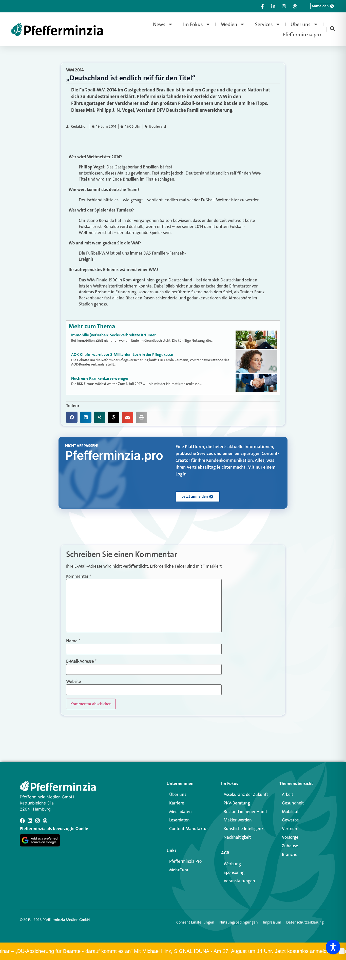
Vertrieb (289, 828)
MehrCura (178, 870)
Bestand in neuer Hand (245, 811)
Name (73, 641)
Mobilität (290, 811)
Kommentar (78, 576)
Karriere (176, 803)
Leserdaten (179, 820)
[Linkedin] (29, 820)
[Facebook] (22, 820)
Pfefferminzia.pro (302, 34)
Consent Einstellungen (195, 922)
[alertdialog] (173, 951)
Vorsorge (290, 837)
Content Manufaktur (188, 828)
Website (73, 682)
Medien (229, 24)
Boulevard (157, 126)
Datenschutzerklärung (305, 922)
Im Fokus (193, 24)
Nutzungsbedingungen (238, 922)
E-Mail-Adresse (81, 661)
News (159, 24)
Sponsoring (234, 872)
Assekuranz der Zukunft (246, 794)
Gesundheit (293, 803)
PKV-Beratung (237, 803)
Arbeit (287, 794)
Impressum (272, 922)
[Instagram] (37, 820)
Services (264, 24)
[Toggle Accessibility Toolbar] (333, 947)
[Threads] (45, 820)
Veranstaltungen (239, 881)
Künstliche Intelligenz (243, 828)
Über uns (301, 24)
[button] (72, 417)
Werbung (232, 864)
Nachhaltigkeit (237, 837)
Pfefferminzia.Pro (185, 861)
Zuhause (290, 846)
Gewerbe (290, 820)
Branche (289, 854)
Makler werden (238, 820)
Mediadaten (180, 811)
